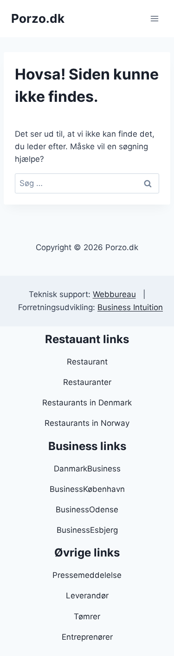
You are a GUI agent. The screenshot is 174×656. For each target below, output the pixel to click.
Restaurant (87, 361)
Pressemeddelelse (87, 575)
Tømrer (87, 616)
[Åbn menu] (154, 18)
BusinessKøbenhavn (87, 489)
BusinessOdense (87, 509)
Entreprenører (87, 637)
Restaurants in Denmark (87, 402)
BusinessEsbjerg (87, 530)
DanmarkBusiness (87, 468)
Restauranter (87, 382)
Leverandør (87, 595)
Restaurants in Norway (87, 423)
